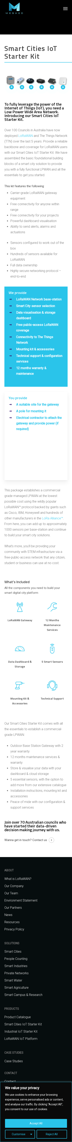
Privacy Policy (14, 929)
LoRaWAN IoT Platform (20, 1039)
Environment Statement (20, 900)
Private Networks (16, 973)
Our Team (11, 893)
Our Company (14, 886)
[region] (36, 1112)
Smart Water (13, 980)
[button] (65, 8)
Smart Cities (12, 951)
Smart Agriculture (16, 988)
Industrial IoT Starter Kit (20, 1031)
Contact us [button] (39, 840)
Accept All (36, 1123)
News (8, 915)
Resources (12, 922)
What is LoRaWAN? (17, 879)
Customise (18, 1134)
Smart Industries (15, 966)
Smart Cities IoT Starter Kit (23, 1024)
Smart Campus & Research (23, 995)
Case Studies (13, 1061)
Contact (10, 1081)
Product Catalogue (17, 1017)
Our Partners (13, 908)
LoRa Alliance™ (52, 518)
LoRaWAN (25, 136)
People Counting (15, 959)
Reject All (52, 1134)
